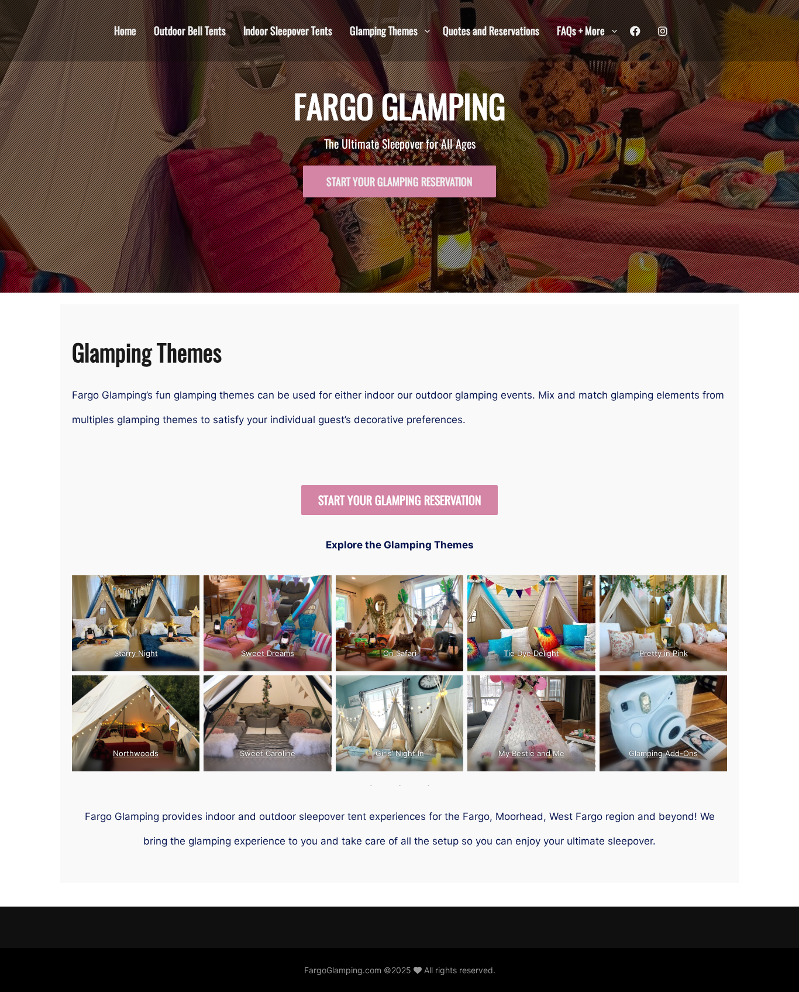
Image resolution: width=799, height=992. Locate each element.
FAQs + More (581, 30)
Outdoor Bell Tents (190, 30)
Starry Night (136, 653)
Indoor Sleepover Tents (287, 30)
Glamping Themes (384, 30)
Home (125, 30)
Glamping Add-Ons (663, 753)
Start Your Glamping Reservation (399, 500)
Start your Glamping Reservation (399, 181)
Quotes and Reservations (491, 30)
